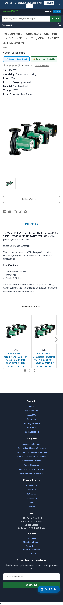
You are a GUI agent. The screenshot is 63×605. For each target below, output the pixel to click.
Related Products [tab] (31, 306)
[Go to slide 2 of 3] (30, 370)
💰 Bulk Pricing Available (44, 59)
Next (56, 339)
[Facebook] (4, 211)
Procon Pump (31, 498)
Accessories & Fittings (32, 444)
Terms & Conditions (31, 550)
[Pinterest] (25, 211)
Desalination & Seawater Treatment (31, 452)
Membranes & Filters (31, 461)
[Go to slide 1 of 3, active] (25, 370)
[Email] (9, 211)
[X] (20, 211)
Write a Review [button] (42, 65)
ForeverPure (31, 485)
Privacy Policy (31, 546)
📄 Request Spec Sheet (16, 59)
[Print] (15, 211)
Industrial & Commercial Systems (31, 456)
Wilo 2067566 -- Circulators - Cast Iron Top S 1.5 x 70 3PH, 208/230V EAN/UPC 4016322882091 (44, 360)
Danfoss (31, 506)
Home (31, 406)
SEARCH (55, 19)
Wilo (31, 502)
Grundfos (31, 490)
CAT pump (31, 494)
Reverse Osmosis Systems (31, 473)
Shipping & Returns (31, 423)
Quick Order (51, 589)
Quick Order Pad (31, 432)
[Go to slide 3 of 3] (35, 370)
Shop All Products (31, 411)
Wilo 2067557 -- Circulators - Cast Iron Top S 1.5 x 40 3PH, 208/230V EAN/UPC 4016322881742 (15, 360)
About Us (31, 415)
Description (31, 223)
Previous (4, 339)
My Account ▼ (8, 25)
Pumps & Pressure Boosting (31, 469)
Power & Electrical (31, 465)
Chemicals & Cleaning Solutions (32, 448)
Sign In (57, 12)
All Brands (31, 427)
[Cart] (59, 25)
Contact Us (31, 419)
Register (48, 12)
